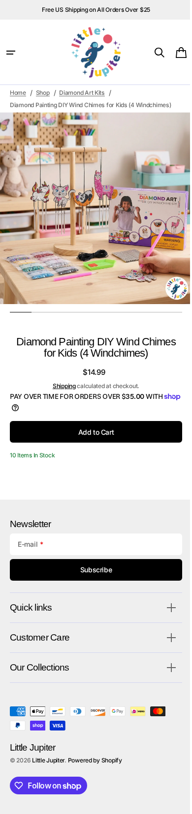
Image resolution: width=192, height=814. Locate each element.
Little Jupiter (48, 760)
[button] (11, 52)
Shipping (60, 386)
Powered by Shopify (95, 760)
